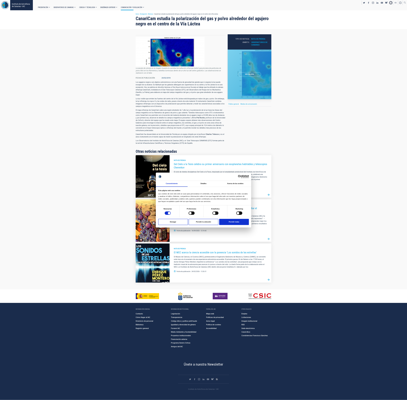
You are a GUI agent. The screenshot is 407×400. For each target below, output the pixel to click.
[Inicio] (5, 5)
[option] (249, 74)
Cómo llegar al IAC (143, 317)
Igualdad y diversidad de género (183, 325)
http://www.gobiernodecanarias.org (185, 296)
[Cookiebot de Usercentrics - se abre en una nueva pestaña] (239, 176)
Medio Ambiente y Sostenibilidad (183, 332)
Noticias (150, 14)
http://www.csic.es (259, 296)
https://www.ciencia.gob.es (147, 296)
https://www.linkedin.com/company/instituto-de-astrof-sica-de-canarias (377, 3)
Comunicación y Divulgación (131, 7)
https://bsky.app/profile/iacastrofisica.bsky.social (386, 3)
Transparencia (176, 317)
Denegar (173, 222)
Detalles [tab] (204, 183)
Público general (234, 104)
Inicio (137, 14)
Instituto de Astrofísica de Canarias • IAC (21, 5)
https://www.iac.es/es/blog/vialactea (391, 3)
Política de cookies (213, 325)
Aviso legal (210, 321)
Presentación (43, 7)
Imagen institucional (249, 321)
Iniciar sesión (400, 3)
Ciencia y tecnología (87, 7)
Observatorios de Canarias (64, 7)
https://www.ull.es (220, 296)
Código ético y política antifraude (184, 321)
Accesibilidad (211, 328)
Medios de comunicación (248, 104)
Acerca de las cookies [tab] (235, 183)
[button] (170, 51)
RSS (243, 325)
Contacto (139, 314)
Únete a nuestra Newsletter (203, 364)
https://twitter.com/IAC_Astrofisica (364, 3)
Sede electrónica (248, 328)
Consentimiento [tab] (172, 183)
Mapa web (210, 314)
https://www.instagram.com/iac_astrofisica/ (373, 3)
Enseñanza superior (107, 7)
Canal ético (245, 332)
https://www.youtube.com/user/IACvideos (382, 3)
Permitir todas (234, 222)
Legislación (175, 314)
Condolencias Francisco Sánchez (254, 336)
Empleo (244, 314)
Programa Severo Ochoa (180, 343)
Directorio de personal (144, 321)
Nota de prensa (258, 39)
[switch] (192, 213)
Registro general (142, 328)
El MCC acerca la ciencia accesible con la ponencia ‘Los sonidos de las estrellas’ (215, 252)
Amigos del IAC (177, 347)
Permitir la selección (203, 222)
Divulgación (143, 14)
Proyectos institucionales (181, 336)
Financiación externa (179, 339)
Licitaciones (246, 317)
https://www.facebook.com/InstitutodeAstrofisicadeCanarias (368, 3)
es (396, 3)
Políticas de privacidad (215, 317)
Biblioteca (139, 325)
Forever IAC (175, 328)
